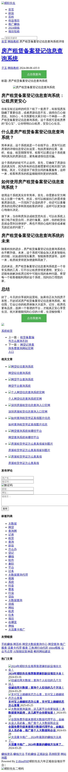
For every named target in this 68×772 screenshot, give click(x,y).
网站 (11, 607)
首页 (11, 9)
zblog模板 (55, 647)
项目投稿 (14, 31)
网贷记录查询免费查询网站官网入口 (21, 348)
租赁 (10, 330)
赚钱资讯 (7, 754)
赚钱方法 (18, 754)
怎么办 (12, 549)
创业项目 (14, 20)
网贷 (11, 527)
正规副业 (42, 754)
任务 (11, 614)
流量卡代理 (15, 647)
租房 (11, 611)
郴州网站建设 (42, 651)
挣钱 (11, 625)
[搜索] (2, 38)
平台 (11, 567)
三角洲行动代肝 (38, 647)
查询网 (12, 530)
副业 (11, 13)
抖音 (11, 585)
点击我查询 (34, 74)
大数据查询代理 (18, 574)
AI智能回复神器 (23, 651)
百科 (11, 16)
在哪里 (12, 622)
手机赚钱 (7, 644)
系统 (4, 330)
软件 (11, 560)
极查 (4, 647)
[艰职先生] (8, 3)
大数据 (12, 523)
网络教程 (13, 41)
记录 (11, 534)
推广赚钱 (14, 24)
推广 (63, 644)
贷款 (11, 596)
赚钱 (11, 556)
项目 (11, 618)
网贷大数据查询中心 (34, 644)
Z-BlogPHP (22, 761)
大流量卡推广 (16, 629)
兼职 (11, 563)
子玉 (4, 67)
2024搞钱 (14, 27)
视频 (11, 578)
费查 (11, 589)
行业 (11, 592)
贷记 (11, 552)
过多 (11, 571)
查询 (11, 541)
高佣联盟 (54, 754)
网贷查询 (53, 644)
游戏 (11, 603)
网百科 (17, 644)
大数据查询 (15, 600)
